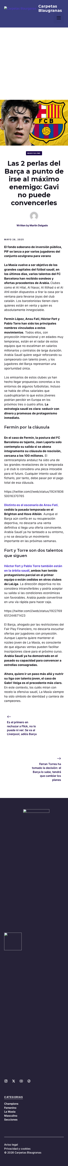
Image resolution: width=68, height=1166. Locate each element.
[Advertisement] (34, 63)
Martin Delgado (39, 225)
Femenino (10, 1107)
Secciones (10, 1119)
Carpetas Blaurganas (50, 8)
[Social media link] (6, 1081)
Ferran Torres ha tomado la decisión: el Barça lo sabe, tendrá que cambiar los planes (46, 772)
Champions (11, 1103)
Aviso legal (11, 1144)
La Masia (10, 1111)
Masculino (34, 153)
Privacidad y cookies (17, 1148)
